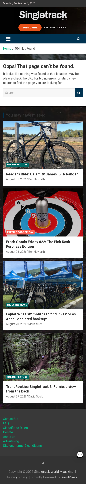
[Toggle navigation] (8, 38)
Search (79, 92)
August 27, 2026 (16, 396)
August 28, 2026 (16, 251)
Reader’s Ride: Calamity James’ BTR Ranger (42, 174)
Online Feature (17, 164)
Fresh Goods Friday (20, 232)
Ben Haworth (36, 179)
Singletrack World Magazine (53, 472)
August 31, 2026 (16, 179)
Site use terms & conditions (22, 446)
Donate (8, 432)
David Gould (35, 396)
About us (9, 437)
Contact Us (10, 419)
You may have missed (26, 115)
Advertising (11, 441)
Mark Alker (35, 324)
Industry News (17, 304)
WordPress (69, 477)
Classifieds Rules (15, 428)
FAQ (6, 423)
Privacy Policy (17, 477)
